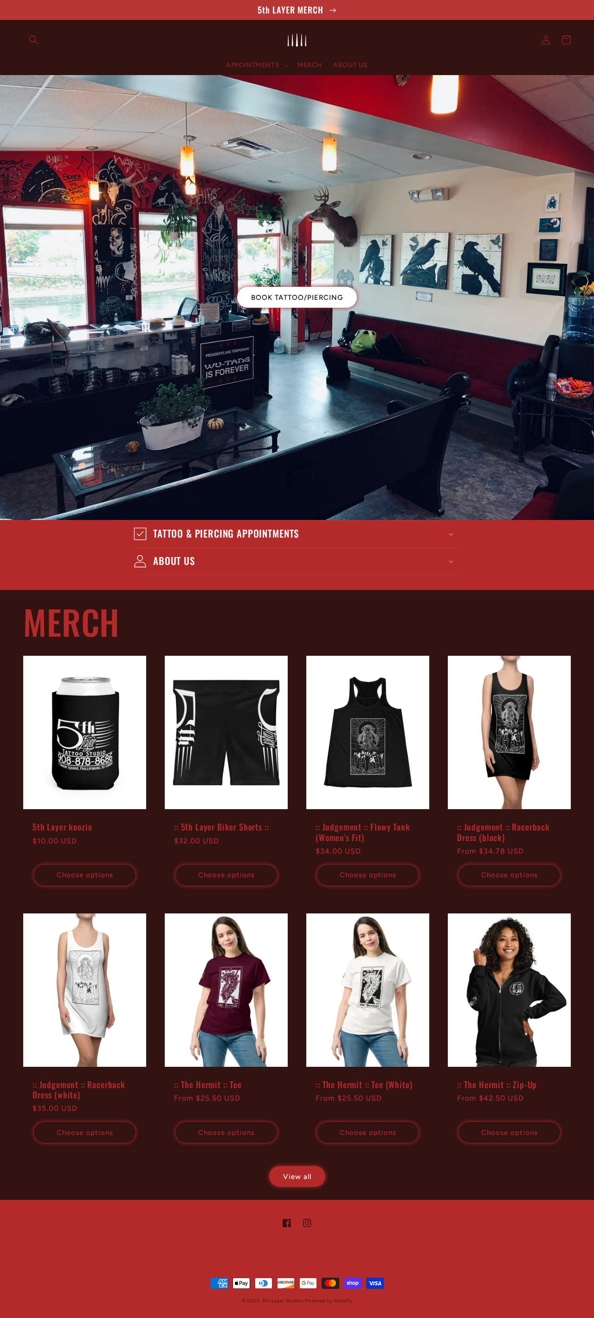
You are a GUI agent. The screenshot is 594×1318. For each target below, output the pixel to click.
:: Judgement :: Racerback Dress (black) (503, 832)
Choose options (85, 875)
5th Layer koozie (62, 827)
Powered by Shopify (328, 1301)
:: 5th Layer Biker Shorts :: (221, 827)
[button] (33, 40)
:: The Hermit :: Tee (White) (364, 1084)
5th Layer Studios (283, 1301)
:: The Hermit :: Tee (208, 1084)
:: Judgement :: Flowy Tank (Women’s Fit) (363, 832)
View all (297, 1176)
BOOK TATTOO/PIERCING (297, 297)
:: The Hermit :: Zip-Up (497, 1084)
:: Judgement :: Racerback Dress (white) (78, 1089)
